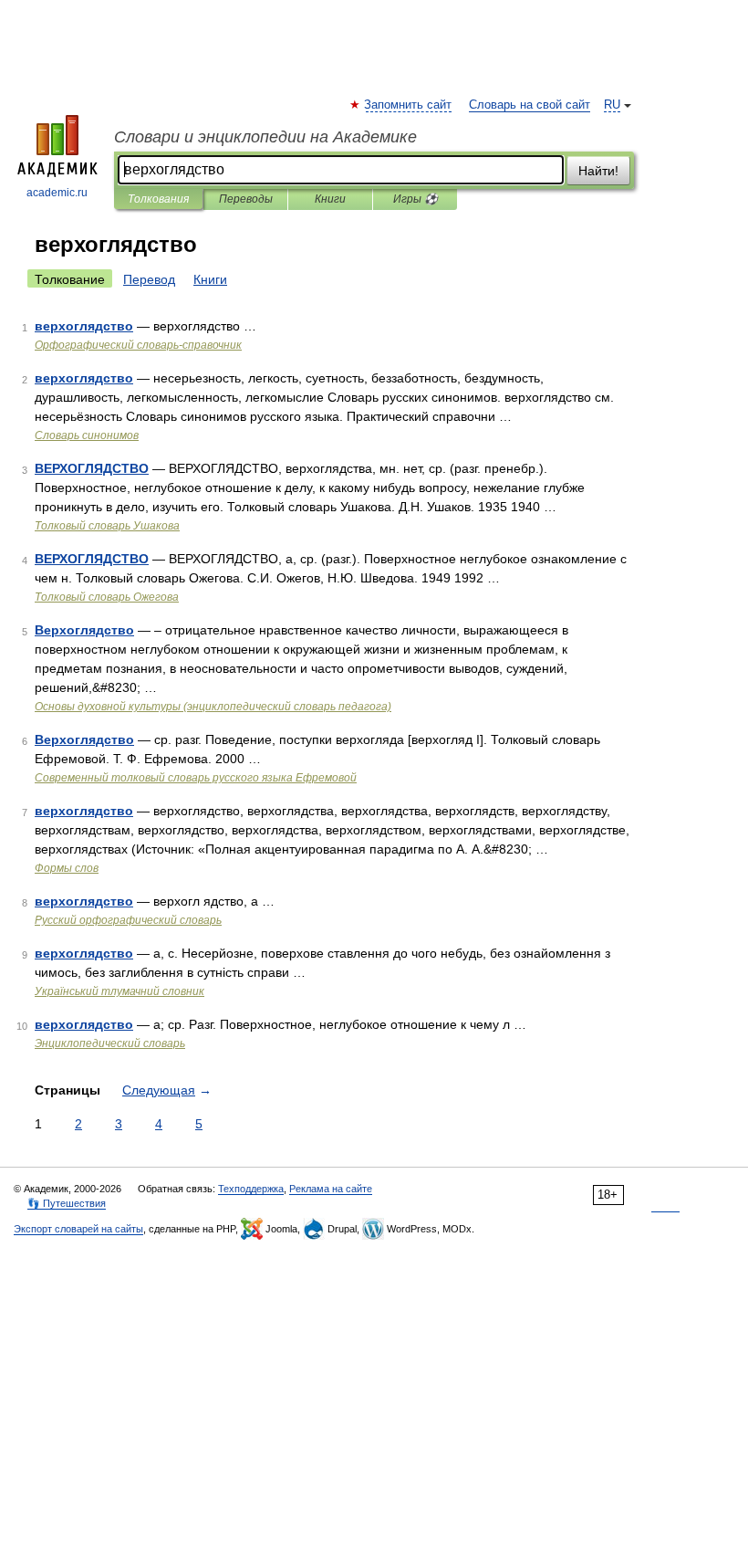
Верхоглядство (84, 630)
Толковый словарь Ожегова (107, 597)
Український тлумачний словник (119, 991)
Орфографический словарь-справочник (138, 345)
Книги (330, 199)
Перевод (149, 279)
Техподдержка (251, 1188)
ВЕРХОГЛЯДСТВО (92, 468)
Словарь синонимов (87, 435)
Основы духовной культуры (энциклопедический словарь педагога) (213, 706)
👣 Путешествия (66, 1203)
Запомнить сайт (409, 105)
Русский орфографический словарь (128, 920)
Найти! (598, 170)
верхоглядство (84, 326)
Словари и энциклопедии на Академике (265, 137)
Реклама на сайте (330, 1188)
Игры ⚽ (415, 199)
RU (612, 105)
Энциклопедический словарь (110, 1043)
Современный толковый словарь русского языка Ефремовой (196, 777)
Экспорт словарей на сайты (78, 1228)
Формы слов (67, 868)
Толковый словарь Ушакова (107, 525)
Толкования (158, 199)
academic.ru (57, 192)
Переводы (246, 199)
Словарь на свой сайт (529, 105)
